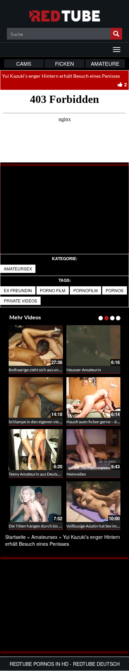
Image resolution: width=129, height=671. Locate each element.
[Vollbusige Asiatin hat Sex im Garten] (93, 501)
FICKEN (64, 63)
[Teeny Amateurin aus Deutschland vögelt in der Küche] (36, 449)
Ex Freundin (18, 290)
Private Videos (20, 300)
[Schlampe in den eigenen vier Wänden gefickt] (36, 397)
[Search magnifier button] (116, 34)
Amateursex (18, 268)
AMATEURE (105, 63)
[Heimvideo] (93, 449)
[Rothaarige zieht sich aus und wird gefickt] (36, 345)
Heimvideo (76, 474)
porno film (52, 290)
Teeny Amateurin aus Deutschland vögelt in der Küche (57, 474)
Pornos (114, 290)
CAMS (23, 63)
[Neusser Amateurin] (93, 345)
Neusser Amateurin (83, 369)
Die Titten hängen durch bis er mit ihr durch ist (50, 526)
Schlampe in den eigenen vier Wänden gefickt (49, 421)
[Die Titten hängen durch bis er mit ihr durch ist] (36, 501)
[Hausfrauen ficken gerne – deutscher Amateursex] (93, 397)
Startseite (15, 536)
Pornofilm (85, 290)
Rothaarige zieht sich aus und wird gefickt (46, 369)
